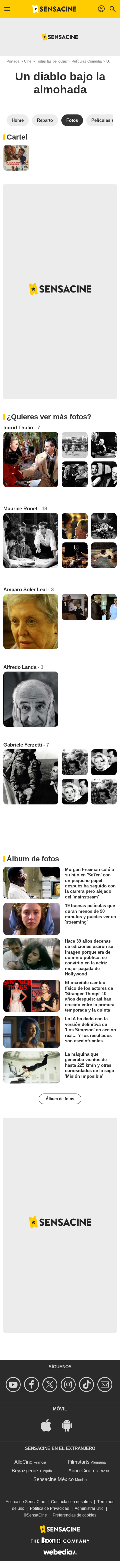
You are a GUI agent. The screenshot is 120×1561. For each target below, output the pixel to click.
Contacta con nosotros (71, 1501)
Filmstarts (79, 1462)
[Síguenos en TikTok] (87, 1384)
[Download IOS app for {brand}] (49, 1424)
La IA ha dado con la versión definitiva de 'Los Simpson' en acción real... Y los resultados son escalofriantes (90, 1029)
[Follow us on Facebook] (32, 1384)
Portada (13, 61)
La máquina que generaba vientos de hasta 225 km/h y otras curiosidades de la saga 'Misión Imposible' (89, 1065)
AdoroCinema (83, 1470)
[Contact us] (105, 1384)
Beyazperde (25, 1470)
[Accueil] (54, 9)
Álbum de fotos (60, 1099)
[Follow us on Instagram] (69, 1384)
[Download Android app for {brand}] (70, 1424)
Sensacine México (53, 1479)
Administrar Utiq (89, 1508)
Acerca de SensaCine (25, 1501)
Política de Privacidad (49, 1508)
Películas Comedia (87, 61)
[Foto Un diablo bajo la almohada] (16, 158)
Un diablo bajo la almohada (60, 83)
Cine (27, 61)
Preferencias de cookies (74, 1515)
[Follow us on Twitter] (50, 1384)
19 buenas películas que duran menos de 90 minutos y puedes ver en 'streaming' (90, 914)
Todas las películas (51, 61)
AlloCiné (23, 1462)
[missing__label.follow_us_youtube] (14, 1384)
